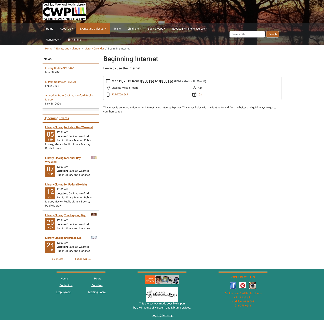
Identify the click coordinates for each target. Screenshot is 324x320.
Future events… (83, 259)
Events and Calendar (92, 28)
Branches (97, 285)
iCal (200, 94)
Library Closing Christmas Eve (63, 237)
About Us (65, 28)
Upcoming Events (56, 118)
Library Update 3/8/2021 (60, 68)
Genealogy (52, 39)
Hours (97, 278)
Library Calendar (94, 48)
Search (272, 34)
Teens (117, 28)
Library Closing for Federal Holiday (66, 184)
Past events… (57, 259)
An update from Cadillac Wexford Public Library (69, 97)
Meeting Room (97, 292)
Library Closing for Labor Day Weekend (69, 127)
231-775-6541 (120, 94)
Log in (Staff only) (162, 315)
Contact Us (66, 285)
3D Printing (74, 39)
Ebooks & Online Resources (188, 28)
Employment (63, 292)
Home (49, 28)
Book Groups (155, 28)
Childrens (133, 28)
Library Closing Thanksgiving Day (65, 215)
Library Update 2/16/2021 (60, 81)
